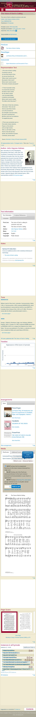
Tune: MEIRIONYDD (6, 21)
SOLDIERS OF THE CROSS (20, 423)
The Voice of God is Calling (13, 48)
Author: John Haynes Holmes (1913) (10, 19)
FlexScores (6, 452)
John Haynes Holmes (17, 229)
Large (2, 145)
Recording (12, 30)
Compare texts (18, 143)
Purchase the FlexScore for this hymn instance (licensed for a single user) (17, 468)
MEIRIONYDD (4, 299)
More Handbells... (16, 427)
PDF (11, 27)
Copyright (6, 712)
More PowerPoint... (16, 440)
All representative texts (7, 143)
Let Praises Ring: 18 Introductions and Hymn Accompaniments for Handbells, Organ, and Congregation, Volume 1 (22, 412)
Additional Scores (16, 452)
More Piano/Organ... (16, 417)
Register (32, 6)
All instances (4, 675)
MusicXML (15, 27)
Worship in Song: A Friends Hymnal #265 (16, 139)
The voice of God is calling (11, 255)
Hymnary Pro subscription (24, 480)
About (1, 712)
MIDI (8, 30)
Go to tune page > (6, 313)
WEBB (2, 318)
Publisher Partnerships (31, 712)
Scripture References (20, 215)
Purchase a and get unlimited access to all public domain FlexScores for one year (17, 481)
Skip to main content (5, 1)
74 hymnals (10, 23)
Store (4, 403)
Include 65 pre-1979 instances (8, 672)
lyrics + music (21, 28)
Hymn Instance (7, 458)
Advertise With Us (21, 712)
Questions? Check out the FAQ (12, 489)
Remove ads (4, 3)
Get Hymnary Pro (19, 260)
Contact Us (14, 712)
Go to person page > (18, 175)
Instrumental (5, 60)
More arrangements (6, 445)
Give (14, 714)
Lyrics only (15, 28)
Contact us (17, 709)
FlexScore (4, 44)
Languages (6, 218)
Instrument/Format (8, 456)
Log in (25, 6)
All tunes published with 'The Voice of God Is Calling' (15, 338)
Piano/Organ (5, 52)
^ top (33, 145)
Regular (31, 143)
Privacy (10, 712)
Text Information (7, 215)
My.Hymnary (14, 34)
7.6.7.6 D (13, 231)
